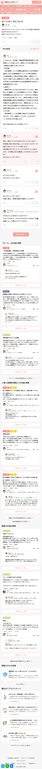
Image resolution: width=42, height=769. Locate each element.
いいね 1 (37, 42)
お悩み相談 (9, 13)
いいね (36, 128)
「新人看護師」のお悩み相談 (20, 13)
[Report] (30, 41)
